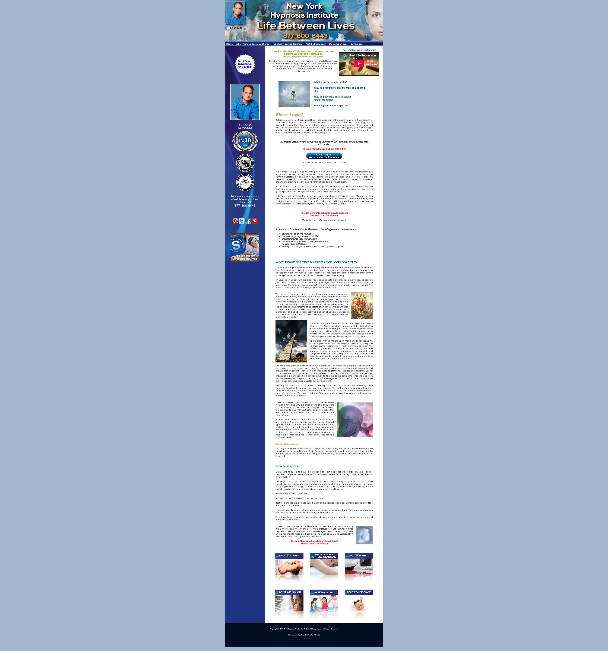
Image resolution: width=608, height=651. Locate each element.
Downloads (356, 43)
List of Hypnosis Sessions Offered (252, 43)
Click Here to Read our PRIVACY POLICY (304, 635)
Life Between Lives (338, 43)
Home (229, 43)
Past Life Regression (316, 43)
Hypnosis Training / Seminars (287, 43)
